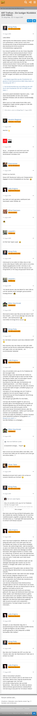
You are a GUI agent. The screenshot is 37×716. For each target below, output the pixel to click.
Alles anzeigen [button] (18, 509)
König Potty (7, 17)
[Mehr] (33, 34)
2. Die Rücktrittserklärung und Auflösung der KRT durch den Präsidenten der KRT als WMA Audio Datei (18, 88)
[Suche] (25, 2)
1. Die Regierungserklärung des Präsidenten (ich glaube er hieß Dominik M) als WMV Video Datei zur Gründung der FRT (18, 81)
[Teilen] (34, 20)
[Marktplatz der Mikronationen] (3, 2)
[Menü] (34, 2)
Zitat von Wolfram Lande (14, 441)
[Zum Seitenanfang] (34, 713)
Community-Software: (13, 713)
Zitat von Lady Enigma (13, 499)
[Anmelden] (30, 2)
